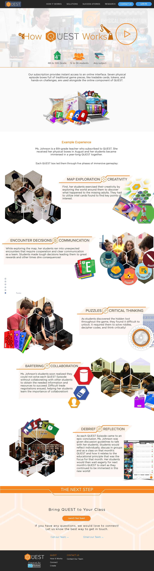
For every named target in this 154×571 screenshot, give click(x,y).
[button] (126, 34)
